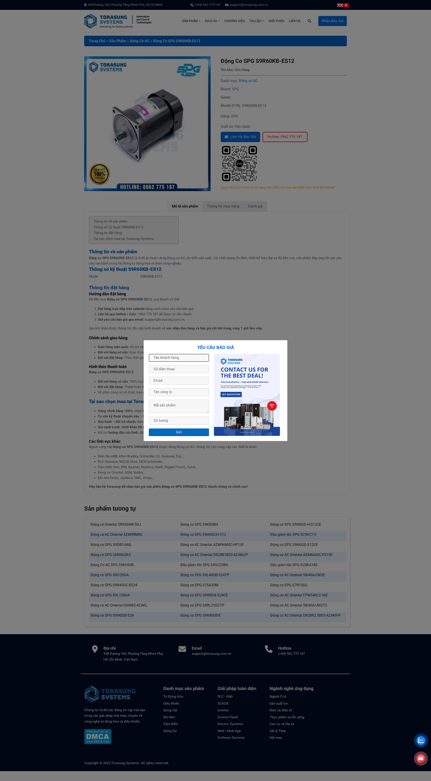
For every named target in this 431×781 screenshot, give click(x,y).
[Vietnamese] (346, 5)
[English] (340, 5)
